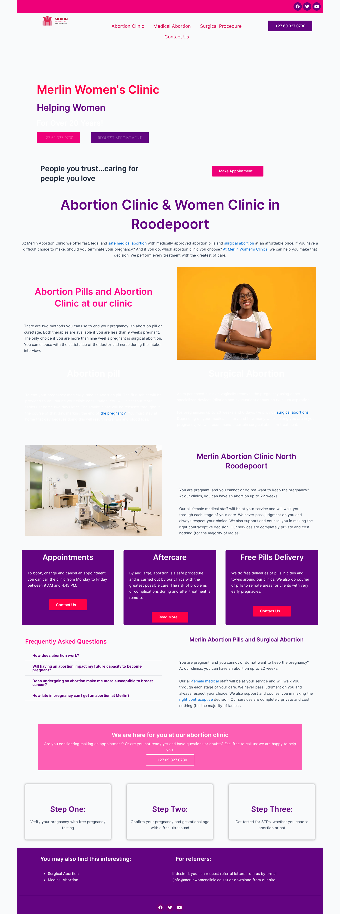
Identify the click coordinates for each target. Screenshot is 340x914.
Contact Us (176, 37)
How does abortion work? (55, 655)
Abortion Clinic (127, 26)
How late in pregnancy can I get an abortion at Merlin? (81, 695)
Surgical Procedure (221, 26)
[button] (93, 655)
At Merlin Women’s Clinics (245, 249)
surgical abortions (293, 412)
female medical (205, 681)
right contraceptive (196, 699)
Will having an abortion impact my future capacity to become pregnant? (87, 668)
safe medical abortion (127, 243)
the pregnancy (113, 413)
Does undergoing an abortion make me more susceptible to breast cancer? (92, 683)
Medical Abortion (172, 26)
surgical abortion (239, 243)
